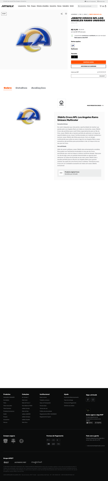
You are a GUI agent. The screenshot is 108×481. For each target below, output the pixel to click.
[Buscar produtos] (79, 6)
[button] (74, 56)
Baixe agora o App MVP (81, 37)
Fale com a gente (92, 436)
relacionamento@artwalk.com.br (96, 445)
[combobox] (88, 6)
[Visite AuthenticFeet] (20, 462)
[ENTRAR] (103, 6)
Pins (80, 14)
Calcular (102, 75)
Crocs (85, 14)
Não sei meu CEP (102, 72)
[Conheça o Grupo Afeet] (6, 462)
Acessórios (74, 14)
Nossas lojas (102, 1)
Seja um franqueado (91, 1)
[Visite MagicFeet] (36, 462)
